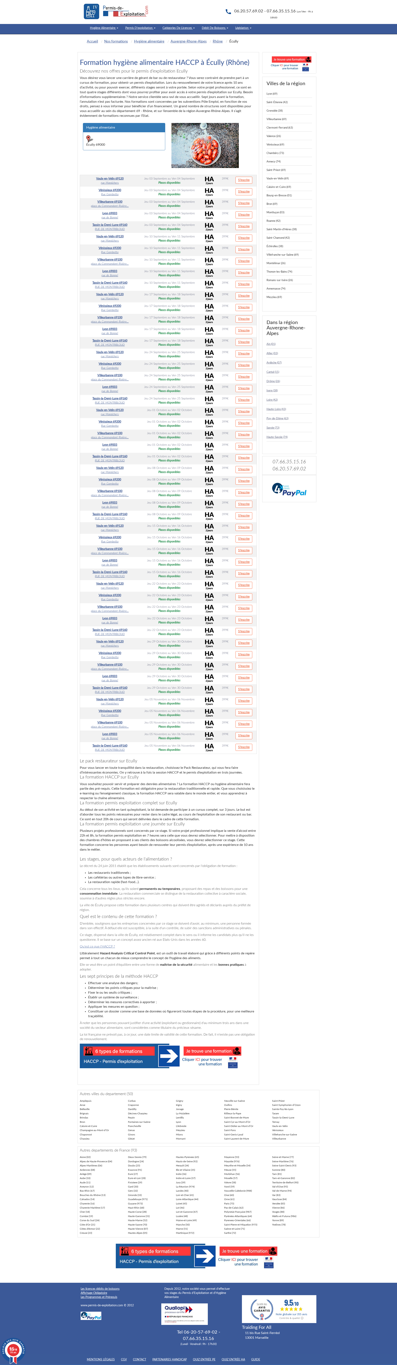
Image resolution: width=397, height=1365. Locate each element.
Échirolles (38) (275, 246)
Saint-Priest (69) (276, 170)
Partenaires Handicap (169, 1359)
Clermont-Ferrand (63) (280, 127)
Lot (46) (180, 1207)
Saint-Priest (278, 1101)
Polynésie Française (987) (237, 1212)
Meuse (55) (230, 1170)
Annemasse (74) (276, 288)
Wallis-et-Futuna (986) (284, 1216)
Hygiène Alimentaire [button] (103, 28)
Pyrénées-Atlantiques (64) (238, 1216)
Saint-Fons (230, 1130)
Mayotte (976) (231, 1161)
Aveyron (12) (87, 1186)
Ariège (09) (85, 1174)
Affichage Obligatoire (94, 1293)
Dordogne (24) (136, 1161)
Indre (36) (181, 1174)
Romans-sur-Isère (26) (280, 280)
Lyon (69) (272, 94)
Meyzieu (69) (274, 297)
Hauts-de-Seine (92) (186, 1161)
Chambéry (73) (275, 153)
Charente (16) (87, 1203)
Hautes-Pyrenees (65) (187, 1157)
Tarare (275, 1113)
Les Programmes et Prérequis (99, 1297)
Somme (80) (278, 1170)
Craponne (133, 1105)
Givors (131, 1134)
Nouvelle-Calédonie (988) (238, 1191)
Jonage (180, 1109)
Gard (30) (133, 1186)
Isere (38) (272, 390)
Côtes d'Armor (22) (90, 1229)
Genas (131, 1130)
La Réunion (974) (185, 1186)
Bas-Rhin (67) (87, 1191)
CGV (124, 1359)
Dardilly (132, 1109)
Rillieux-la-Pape (232, 1113)
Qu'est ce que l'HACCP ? (97, 946)
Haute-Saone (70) (137, 1224)
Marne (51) (182, 1229)
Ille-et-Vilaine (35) (185, 1170)
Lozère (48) (182, 1216)
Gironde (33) (135, 1195)
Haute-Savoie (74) (277, 437)
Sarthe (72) (230, 1233)
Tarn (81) (277, 1174)
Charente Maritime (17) (92, 1207)
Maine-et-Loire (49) (186, 1220)
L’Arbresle (181, 1126)
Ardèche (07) (274, 362)
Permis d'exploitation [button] (139, 28)
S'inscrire (244, 180)
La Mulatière (182, 1113)
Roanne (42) (273, 221)
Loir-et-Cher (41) (185, 1195)
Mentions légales (101, 1359)
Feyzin (131, 1117)
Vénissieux (277, 1130)
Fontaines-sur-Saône (139, 1122)
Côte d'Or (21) (87, 1224)
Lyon (178, 1122)
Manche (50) (183, 1224)
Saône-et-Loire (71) (234, 1229)
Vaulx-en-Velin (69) (278, 178)
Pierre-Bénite (231, 1109)
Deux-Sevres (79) (137, 1157)
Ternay (275, 1122)
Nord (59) (229, 1186)
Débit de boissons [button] (214, 28)
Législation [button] (242, 28)
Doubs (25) (134, 1165)
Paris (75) (229, 1203)
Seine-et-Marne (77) (283, 1157)
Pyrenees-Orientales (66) (237, 1220)
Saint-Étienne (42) (277, 102)
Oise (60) (229, 1195)
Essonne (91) (135, 1170)
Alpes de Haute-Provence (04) (96, 1161)
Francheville (134, 1126)
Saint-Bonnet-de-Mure (236, 1117)
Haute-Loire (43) (276, 409)
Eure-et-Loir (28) (137, 1178)
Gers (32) (133, 1191)
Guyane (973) (135, 1203)
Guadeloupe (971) (138, 1199)
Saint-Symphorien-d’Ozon (286, 1105)
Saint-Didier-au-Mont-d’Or (238, 1126)
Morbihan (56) (232, 1174)
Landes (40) (182, 1191)
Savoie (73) (273, 428)
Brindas (84, 1117)
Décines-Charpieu (137, 1113)
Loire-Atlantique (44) (187, 1199)
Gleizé (131, 1138)
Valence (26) (274, 136)
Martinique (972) (185, 1233)
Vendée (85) (278, 1203)
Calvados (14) (87, 1199)
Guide (255, 1359)
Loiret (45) (181, 1203)
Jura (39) (180, 1182)
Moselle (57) (230, 1178)
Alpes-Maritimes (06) (91, 1165)
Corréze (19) (86, 1216)
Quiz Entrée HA (233, 1359)
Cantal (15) (273, 372)
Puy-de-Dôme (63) (277, 418)
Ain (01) (271, 344)
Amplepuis (85, 1101)
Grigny (179, 1101)
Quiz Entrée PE (204, 1359)
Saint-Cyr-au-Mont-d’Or (237, 1122)
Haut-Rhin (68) (136, 1207)
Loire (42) (272, 400)
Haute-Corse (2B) (137, 1212)
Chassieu (85, 1138)
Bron (82, 1122)
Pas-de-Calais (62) (233, 1207)
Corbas (132, 1101)
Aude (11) (85, 1182)
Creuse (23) (86, 1233)
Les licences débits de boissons (100, 1289)
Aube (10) (85, 1178)
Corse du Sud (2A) (89, 1220)
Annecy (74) (274, 161)
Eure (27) (133, 1174)
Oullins (228, 1105)
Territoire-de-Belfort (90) (285, 1182)
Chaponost (86, 1134)
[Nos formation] (168, 1056)
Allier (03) (272, 353)
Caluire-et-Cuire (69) (279, 187)
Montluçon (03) (275, 212)
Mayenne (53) (231, 1157)
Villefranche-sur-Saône (284, 1134)
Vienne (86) (278, 1207)
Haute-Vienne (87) (138, 1229)
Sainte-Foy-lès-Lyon (282, 1109)
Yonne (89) (278, 1220)
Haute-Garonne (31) (139, 1216)
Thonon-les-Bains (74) (279, 272)
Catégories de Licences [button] (178, 28)
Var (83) (276, 1195)
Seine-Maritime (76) (282, 1161)
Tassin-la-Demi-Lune (283, 1117)
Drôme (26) (273, 381)
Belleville (85, 1109)
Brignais (84, 1113)
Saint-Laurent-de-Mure (236, 1138)
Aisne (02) (85, 1157)
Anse (82, 1105)
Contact (139, 1359)
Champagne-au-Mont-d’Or (94, 1130)
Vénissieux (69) (275, 144)
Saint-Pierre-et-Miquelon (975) (240, 1224)
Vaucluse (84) (279, 1199)
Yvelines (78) (279, 1224)
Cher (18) (85, 1212)
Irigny (179, 1105)
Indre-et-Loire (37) (185, 1178)
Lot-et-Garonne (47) (186, 1212)
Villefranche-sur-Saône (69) (283, 255)
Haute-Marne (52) (137, 1220)
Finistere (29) (135, 1182)
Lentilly (180, 1117)
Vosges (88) (278, 1212)
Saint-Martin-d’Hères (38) (282, 229)
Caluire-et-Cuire (88, 1126)
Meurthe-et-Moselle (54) (237, 1165)
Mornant (180, 1138)
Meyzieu (180, 1130)
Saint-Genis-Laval (233, 1134)
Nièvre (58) (230, 1182)
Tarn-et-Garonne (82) (283, 1178)
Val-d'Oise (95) (280, 1186)
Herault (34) (182, 1165)
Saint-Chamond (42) (278, 238)
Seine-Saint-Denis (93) (284, 1165)
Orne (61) (229, 1199)
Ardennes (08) (87, 1170)
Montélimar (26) (276, 263)
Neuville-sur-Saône (234, 1101)
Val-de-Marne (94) (282, 1191)
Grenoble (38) (275, 111)
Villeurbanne (279, 1138)
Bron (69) (272, 204)
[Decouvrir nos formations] (289, 62)
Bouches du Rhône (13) (92, 1195)
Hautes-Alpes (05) (137, 1233)
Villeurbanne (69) (276, 119)
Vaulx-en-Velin (280, 1126)
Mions (179, 1134)
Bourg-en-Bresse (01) (279, 195)
